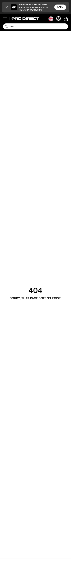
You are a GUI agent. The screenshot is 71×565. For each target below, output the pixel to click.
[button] (6, 7)
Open (60, 7)
